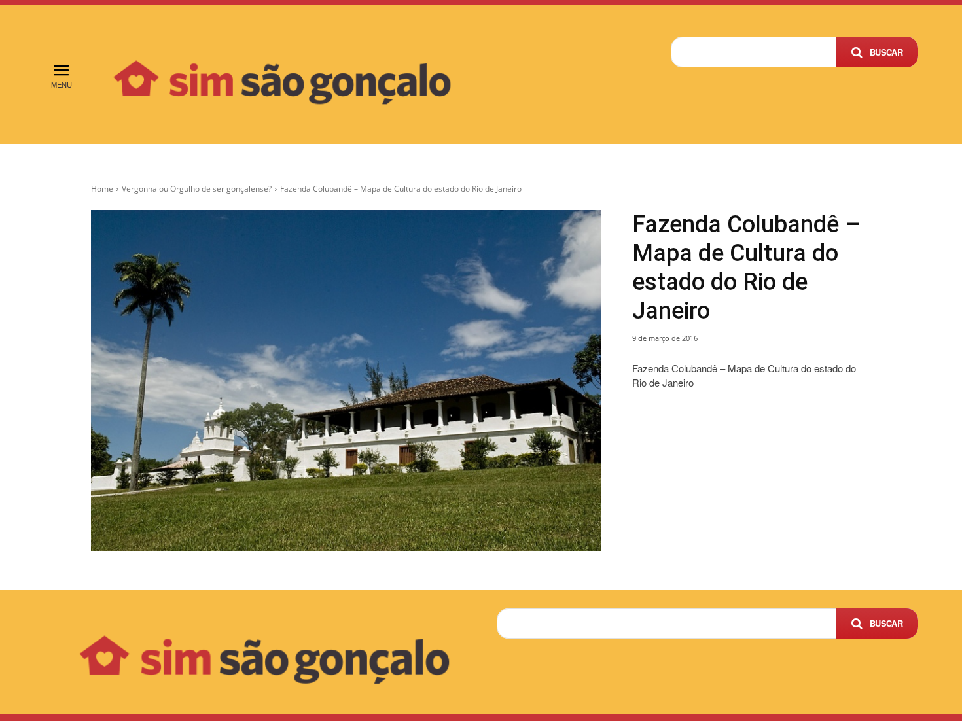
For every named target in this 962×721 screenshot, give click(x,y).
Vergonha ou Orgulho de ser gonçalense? (197, 188)
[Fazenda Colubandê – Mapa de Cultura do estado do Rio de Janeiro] (346, 380)
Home (102, 188)
